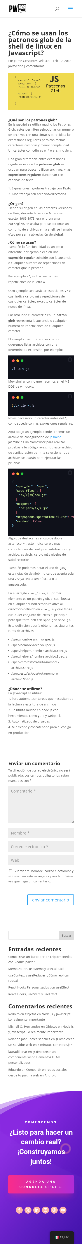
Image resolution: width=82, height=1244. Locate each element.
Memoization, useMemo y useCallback (36, 969)
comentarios (35, 66)
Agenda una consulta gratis (41, 1184)
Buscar (66, 935)
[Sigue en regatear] (54, 1210)
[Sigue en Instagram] (45, 1210)
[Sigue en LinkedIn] (36, 1210)
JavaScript (15, 66)
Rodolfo (13, 1014)
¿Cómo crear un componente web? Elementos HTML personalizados (34, 1057)
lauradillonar (17, 1052)
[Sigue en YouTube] (62, 1210)
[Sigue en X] (27, 1210)
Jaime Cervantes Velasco (31, 61)
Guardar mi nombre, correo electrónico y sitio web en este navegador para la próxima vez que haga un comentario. (40, 876)
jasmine (55, 437)
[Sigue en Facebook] (19, 1210)
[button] (70, 359)
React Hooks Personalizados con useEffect (38, 987)
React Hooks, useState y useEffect (32, 994)
